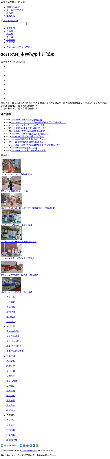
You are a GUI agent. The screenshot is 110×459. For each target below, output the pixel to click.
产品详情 (20, 62)
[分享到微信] (37, 445)
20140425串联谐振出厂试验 (24, 148)
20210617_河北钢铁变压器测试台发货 (29, 128)
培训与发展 (11, 440)
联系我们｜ (11, 13)
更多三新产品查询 (15, 351)
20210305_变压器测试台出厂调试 (16, 292)
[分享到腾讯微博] (31, 445)
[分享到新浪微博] (27, 445)
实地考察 (10, 39)
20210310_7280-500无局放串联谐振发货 (30, 134)
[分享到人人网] (34, 445)
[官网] (9, 7)
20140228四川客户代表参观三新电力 (28, 150)
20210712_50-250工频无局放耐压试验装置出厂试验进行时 (38, 122)
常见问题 (10, 400)
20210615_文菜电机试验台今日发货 (28, 131)
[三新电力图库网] (9, 20)
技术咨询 (10, 376)
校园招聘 (10, 430)
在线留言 (10, 405)
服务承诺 (10, 391)
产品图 (9, 31)
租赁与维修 (11, 381)
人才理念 (10, 420)
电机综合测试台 (13, 341)
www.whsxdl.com (29, 451)
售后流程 (10, 395)
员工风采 (10, 425)
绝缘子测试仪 (12, 336)
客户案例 (10, 317)
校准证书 (10, 366)
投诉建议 (10, 410)
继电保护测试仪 (13, 346)
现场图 (9, 34)
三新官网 (10, 42)
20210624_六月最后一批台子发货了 (28, 125)
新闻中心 (10, 312)
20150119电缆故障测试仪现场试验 (27, 142)
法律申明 (10, 321)
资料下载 (10, 371)
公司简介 (10, 302)
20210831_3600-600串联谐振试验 (26, 120)
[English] (16, 7)
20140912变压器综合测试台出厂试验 (28, 139)
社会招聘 (10, 435)
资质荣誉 (10, 307)
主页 (19, 47)
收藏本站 (10, 16)
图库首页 (10, 28)
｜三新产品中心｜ (15, 10)
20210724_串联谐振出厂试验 (14, 191)
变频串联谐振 (12, 331)
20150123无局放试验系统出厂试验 (27, 136)
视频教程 (10, 361)
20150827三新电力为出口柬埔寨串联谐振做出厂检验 (36, 145)
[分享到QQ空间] (24, 445)
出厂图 (9, 37)
